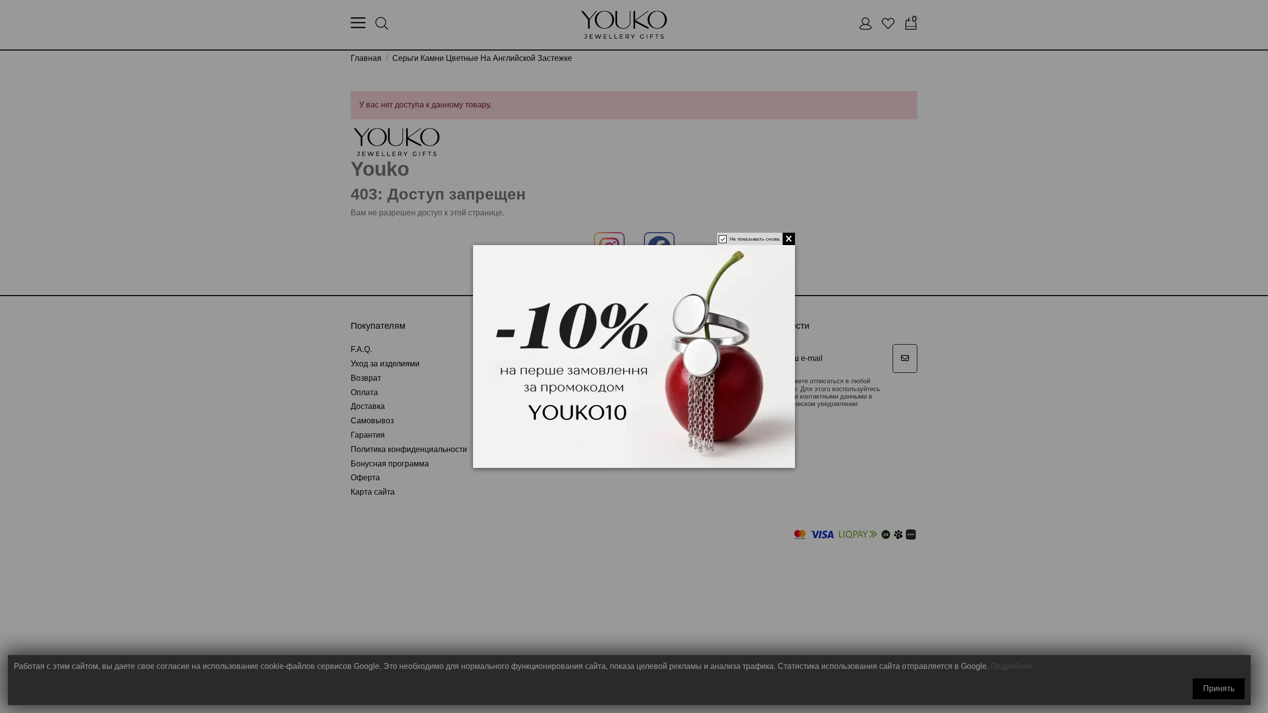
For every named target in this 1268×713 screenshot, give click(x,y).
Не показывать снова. (755, 239)
